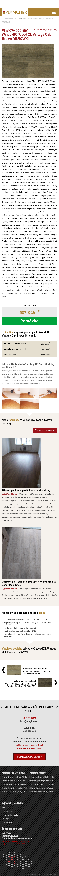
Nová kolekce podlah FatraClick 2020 (20, 631)
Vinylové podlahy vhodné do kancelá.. (14, 784)
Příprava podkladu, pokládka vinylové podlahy (26, 490)
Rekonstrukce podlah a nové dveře (41, 788)
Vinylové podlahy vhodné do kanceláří (20, 628)
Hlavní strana (7, 19)
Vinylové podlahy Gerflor (10, 815)
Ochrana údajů (47, 874)
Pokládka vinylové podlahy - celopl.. (42, 791)
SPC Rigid (5, 818)
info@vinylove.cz (29, 721)
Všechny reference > (44, 430)
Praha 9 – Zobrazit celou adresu (30, 741)
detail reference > (39, 598)
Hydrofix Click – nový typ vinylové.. (14, 791)
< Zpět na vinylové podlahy (45, 30)
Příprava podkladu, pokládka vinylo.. (42, 777)
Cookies (55, 874)
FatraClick (5, 807)
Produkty (17, 19)
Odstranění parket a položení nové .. (42, 780)
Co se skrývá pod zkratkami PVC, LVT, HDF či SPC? (26, 619)
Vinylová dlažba (7, 811)
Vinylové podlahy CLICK (10, 822)
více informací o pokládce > (28, 383)
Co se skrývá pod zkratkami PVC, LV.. (15, 777)
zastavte (37, 738)
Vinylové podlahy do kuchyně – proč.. (14, 780)
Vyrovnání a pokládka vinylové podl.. (42, 784)
